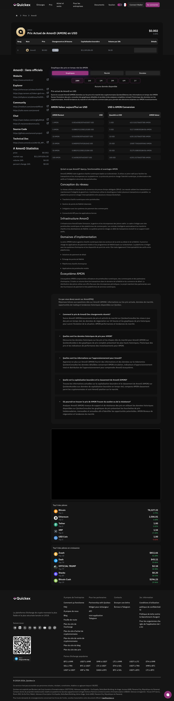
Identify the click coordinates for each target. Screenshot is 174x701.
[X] (25, 628)
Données (142, 73)
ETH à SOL (117, 666)
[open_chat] (168, 695)
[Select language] (125, 4)
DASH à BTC (101, 670)
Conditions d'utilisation (149, 602)
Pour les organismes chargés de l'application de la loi (149, 624)
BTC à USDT (85, 666)
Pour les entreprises (78, 4)
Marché (107, 73)
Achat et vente (60, 4)
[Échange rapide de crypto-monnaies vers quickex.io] (22, 4)
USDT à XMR (85, 661)
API (90, 611)
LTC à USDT (101, 666)
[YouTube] (45, 628)
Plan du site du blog (72, 645)
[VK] (35, 628)
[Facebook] (40, 628)
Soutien (112, 5)
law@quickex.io (108, 698)
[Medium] (30, 628)
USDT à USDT (69, 670)
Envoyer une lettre (122, 602)
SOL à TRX (68, 666)
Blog (65, 615)
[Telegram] (15, 628)
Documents (99, 5)
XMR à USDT (101, 661)
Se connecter (152, 5)
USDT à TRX (134, 666)
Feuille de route (70, 620)
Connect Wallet (136, 5)
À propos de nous (71, 611)
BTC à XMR (68, 661)
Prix (50, 5)
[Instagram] (49, 628)
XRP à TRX (84, 670)
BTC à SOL (117, 670)
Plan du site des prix (72, 649)
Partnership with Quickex (99, 602)
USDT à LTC (134, 661)
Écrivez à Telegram (122, 607)
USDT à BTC (134, 670)
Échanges (41, 5)
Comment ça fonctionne (74, 602)
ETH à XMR (150, 661)
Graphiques (70, 73)
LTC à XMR (117, 661)
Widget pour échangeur (99, 607)
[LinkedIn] (20, 628)
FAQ (65, 607)
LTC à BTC (150, 670)
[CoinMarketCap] (54, 628)
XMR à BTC (150, 666)
